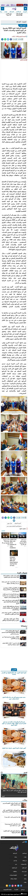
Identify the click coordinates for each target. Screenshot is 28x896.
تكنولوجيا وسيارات (13, 875)
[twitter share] (8, 39)
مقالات (25, 882)
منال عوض (9, 523)
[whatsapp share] (5, 39)
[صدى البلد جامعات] (13, 5)
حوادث (5, 11)
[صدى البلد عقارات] (8, 5)
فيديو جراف (24, 871)
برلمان (25, 878)
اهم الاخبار (18, 11)
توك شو (15, 860)
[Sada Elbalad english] (3, 5)
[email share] (2, 39)
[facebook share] (11, 39)
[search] (2, 8)
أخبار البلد (12, 11)
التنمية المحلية (18, 523)
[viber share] (3, 518)
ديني (16, 864)
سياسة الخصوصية (8, 889)
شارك (14, 39)
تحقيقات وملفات (13, 878)
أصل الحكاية (14, 867)
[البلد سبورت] (19, 5)
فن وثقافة (24, 860)
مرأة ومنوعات (24, 864)
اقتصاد (25, 875)
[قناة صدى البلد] (25, 5)
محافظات (15, 871)
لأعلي (23, 842)
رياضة (15, 857)
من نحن (23, 889)
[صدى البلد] (14, 8)
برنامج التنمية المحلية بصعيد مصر (14, 526)
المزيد (3, 796)
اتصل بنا (16, 889)
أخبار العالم (24, 867)
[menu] (25, 8)
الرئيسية (25, 11)
